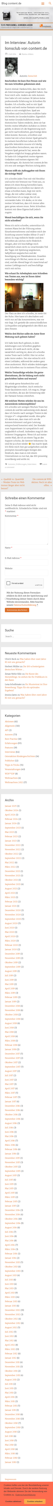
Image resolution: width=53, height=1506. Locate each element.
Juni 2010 (9, 1440)
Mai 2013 (9, 1288)
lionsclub (32, 76)
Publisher (9, 760)
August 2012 (11, 1327)
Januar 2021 (10, 906)
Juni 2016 (9, 1132)
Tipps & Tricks (12, 765)
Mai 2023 (9, 832)
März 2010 (10, 1453)
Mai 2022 (9, 862)
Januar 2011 (10, 1410)
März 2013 (10, 1297)
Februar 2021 (11, 901)
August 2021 (11, 888)
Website (8, 568)
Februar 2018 (11, 1045)
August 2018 (11, 1023)
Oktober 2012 (11, 1318)
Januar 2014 (10, 1258)
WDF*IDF (10, 773)
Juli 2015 (9, 1179)
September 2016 (12, 1119)
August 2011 (10, 1379)
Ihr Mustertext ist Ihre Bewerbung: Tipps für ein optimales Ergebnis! (26, 687)
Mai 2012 (9, 1340)
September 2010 (12, 1427)
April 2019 (10, 988)
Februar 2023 (11, 836)
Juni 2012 (9, 1336)
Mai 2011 (9, 1392)
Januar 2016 (10, 1153)
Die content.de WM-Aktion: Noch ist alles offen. (41, 482)
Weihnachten (11, 778)
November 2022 (13, 849)
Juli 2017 (9, 1075)
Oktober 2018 (11, 1014)
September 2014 (12, 1223)
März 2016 (10, 1145)
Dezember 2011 (12, 1362)
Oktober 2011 (11, 1371)
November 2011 (12, 1366)
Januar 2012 (10, 1358)
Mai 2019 (9, 984)
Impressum (10, 1479)
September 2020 (13, 919)
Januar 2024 (11, 823)
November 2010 (12, 1418)
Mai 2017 (9, 1084)
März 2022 (10, 867)
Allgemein (10, 726)
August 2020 (11, 923)
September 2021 (13, 884)
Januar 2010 (10, 1462)
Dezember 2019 (12, 953)
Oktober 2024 (11, 810)
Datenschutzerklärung (25, 605)
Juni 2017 (9, 1079)
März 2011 (10, 1401)
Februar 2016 (11, 1149)
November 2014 (12, 1214)
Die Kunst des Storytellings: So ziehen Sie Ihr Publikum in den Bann (26, 677)
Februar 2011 (11, 1405)
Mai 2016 (9, 1136)
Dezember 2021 (12, 871)
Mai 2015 (9, 1188)
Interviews (31, 464)
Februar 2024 (11, 819)
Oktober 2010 (11, 1423)
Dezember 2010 (12, 1414)
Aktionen (9, 721)
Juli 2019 (9, 975)
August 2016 (11, 1123)
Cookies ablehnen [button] (13, 1501)
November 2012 (12, 1314)
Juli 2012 (9, 1332)
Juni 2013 (9, 1284)
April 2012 (10, 1345)
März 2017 (10, 1093)
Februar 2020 (11, 945)
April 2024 (10, 814)
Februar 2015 (11, 1201)
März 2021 (10, 897)
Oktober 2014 (11, 1219)
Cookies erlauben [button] (35, 1501)
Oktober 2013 (11, 1266)
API (6, 730)
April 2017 (10, 1088)
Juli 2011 (9, 1384)
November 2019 (12, 958)
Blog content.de (11, 3)
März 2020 (10, 940)
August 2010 (11, 1431)
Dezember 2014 (12, 1210)
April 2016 (10, 1140)
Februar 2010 (11, 1458)
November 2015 (12, 1162)
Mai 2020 (9, 932)
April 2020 (10, 936)
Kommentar (11, 516)
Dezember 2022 (13, 845)
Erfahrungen (21, 464)
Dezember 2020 (13, 910)
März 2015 (10, 1197)
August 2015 (11, 1175)
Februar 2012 (11, 1353)
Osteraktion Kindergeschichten (20, 756)
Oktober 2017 (11, 1062)
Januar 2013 (10, 1305)
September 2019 (12, 966)
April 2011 (9, 1397)
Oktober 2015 (11, 1166)
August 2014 (11, 1227)
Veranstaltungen (13, 769)
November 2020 (13, 914)
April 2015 (10, 1192)
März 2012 (10, 1349)
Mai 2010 (9, 1445)
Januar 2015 (10, 1205)
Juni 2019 (9, 980)
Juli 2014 (9, 1232)
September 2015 (12, 1171)
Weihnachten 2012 (14, 782)
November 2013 (12, 1262)
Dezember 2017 (12, 1053)
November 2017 (12, 1058)
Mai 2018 (9, 1032)
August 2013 (11, 1275)
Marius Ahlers (27, 54)
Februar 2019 (11, 997)
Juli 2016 (9, 1127)
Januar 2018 (10, 1049)
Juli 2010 (9, 1436)
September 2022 (13, 858)
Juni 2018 (9, 1027)
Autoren (11, 464)
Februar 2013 (11, 1301)
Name (8, 547)
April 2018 (10, 1036)
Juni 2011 (9, 1388)
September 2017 (12, 1066)
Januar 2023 (11, 840)
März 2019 (10, 993)
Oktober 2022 (11, 854)
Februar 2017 (11, 1097)
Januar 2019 (10, 1001)
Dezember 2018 (12, 1006)
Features (9, 747)
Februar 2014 (11, 1253)
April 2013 (10, 1292)
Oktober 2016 (11, 1114)
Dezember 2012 (12, 1310)
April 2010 (10, 1449)
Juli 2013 (9, 1279)
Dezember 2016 (12, 1106)
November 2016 (12, 1110)
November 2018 (12, 1010)
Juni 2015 (9, 1184)
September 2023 (13, 827)
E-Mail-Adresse (13, 558)
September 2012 (13, 1323)
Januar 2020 (11, 949)
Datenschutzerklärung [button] (25, 1495)
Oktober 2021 (11, 880)
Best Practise (11, 739)
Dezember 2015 (12, 1158)
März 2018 (10, 1040)
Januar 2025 (11, 806)
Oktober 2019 (11, 962)
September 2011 (12, 1375)
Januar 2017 (10, 1101)
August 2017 (11, 1071)
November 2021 (12, 875)
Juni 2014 (9, 1236)
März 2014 (10, 1249)
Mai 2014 (9, 1240)
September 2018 (12, 1019)
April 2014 (10, 1245)
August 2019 (11, 971)
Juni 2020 (9, 927)
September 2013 (12, 1271)
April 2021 (10, 893)
